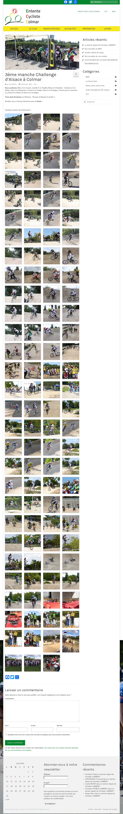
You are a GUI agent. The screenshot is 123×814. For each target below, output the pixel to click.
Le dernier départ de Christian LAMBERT (100, 45)
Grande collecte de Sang (94, 52)
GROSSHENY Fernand (94, 779)
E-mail (33, 725)
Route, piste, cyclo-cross (95, 86)
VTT (87, 94)
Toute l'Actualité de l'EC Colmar (98, 90)
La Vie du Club (91, 81)
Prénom (47, 774)
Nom (7, 725)
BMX (30, 84)
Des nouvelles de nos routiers (96, 56)
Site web (59, 725)
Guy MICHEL (12, 84)
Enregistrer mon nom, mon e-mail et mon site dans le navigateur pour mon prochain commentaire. (39, 734)
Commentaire (9, 698)
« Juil (7, 799)
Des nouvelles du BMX (93, 49)
